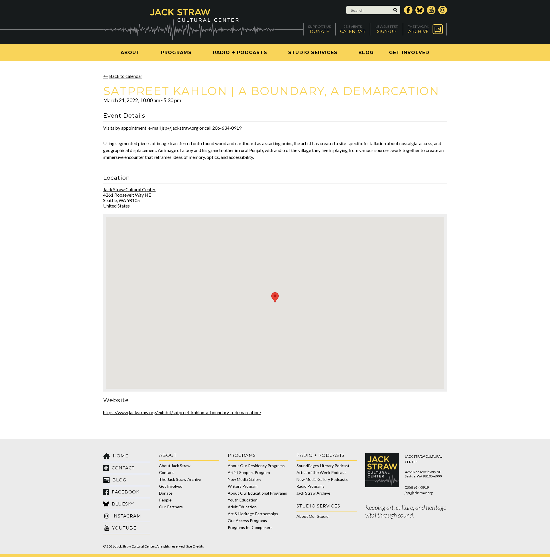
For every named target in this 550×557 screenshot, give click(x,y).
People (165, 499)
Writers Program (243, 486)
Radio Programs (310, 486)
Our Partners (171, 506)
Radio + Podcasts (240, 52)
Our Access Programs (247, 520)
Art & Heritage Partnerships (253, 513)
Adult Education (242, 506)
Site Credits (195, 546)
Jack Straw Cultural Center (129, 189)
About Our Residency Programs (256, 465)
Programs (176, 52)
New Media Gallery (244, 479)
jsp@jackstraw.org (180, 128)
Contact (166, 472)
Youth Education (243, 499)
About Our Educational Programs (257, 493)
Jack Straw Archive (313, 493)
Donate (165, 493)
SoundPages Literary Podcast (322, 465)
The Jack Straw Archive (180, 479)
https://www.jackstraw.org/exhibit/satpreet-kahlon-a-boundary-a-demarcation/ (182, 412)
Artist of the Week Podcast (321, 472)
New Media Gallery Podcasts (322, 479)
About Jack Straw (174, 465)
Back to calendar (125, 76)
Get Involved (409, 52)
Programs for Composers (250, 527)
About (130, 52)
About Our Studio (312, 516)
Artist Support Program (249, 472)
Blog (366, 52)
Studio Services (312, 52)
